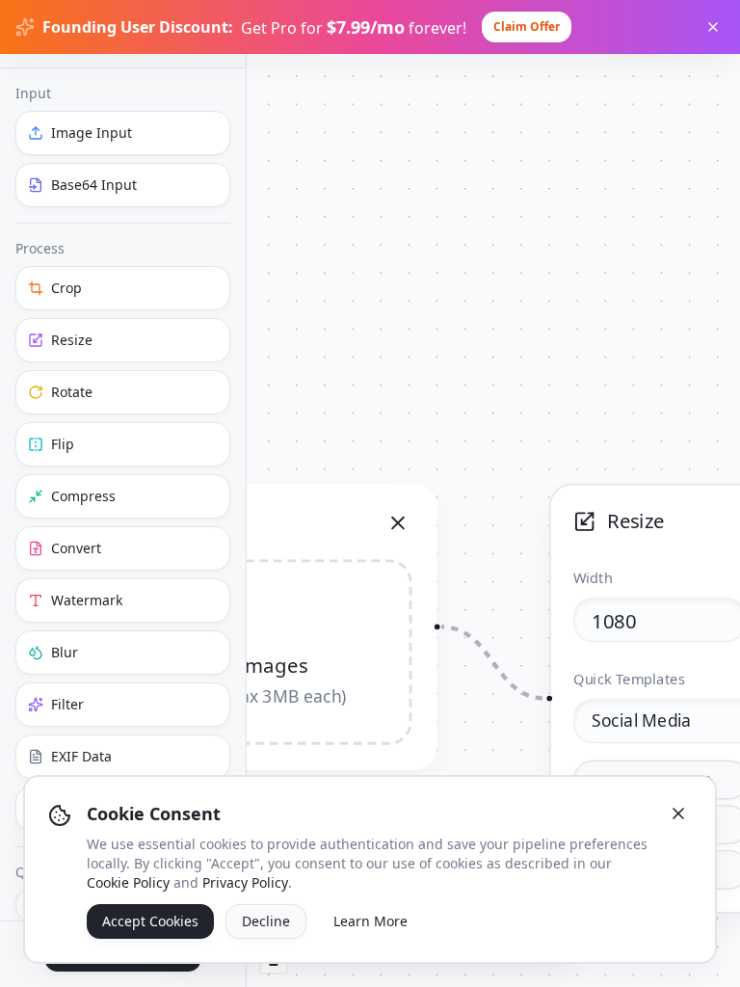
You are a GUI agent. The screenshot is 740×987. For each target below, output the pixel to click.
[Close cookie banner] (678, 813)
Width (593, 577)
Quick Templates (629, 678)
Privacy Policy (245, 882)
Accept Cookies (150, 921)
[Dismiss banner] (713, 27)
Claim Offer (526, 26)
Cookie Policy (128, 882)
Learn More (370, 921)
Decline (266, 921)
